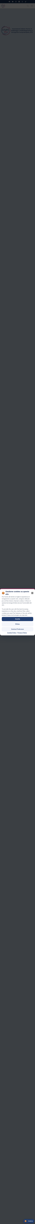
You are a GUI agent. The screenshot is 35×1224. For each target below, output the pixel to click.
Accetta (17, 619)
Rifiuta (17, 624)
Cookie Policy (12, 633)
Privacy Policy (22, 633)
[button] (32, 593)
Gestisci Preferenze (17, 629)
